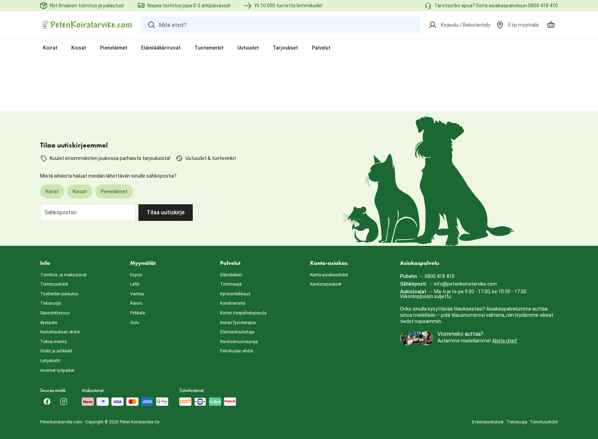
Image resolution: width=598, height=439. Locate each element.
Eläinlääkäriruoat (161, 48)
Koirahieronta (232, 303)
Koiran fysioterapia (238, 322)
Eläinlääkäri (231, 274)
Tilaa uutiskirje (165, 212)
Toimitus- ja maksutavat (63, 274)
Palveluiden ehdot (236, 351)
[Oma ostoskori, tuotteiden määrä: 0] (551, 25)
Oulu (134, 322)
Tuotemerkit (209, 48)
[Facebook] (47, 401)
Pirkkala (137, 313)
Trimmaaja (231, 284)
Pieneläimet (113, 48)
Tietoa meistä (53, 341)
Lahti (134, 284)
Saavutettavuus (55, 313)
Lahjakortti (50, 360)
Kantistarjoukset (325, 284)
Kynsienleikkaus (235, 294)
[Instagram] (64, 401)
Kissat (78, 48)
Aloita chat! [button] (504, 340)
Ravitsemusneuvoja (239, 341)
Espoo (136, 274)
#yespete (48, 322)
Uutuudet (248, 48)
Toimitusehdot (54, 284)
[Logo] (87, 25)
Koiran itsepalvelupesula (243, 313)
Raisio (136, 303)
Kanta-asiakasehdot (329, 274)
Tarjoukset (285, 48)
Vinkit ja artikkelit (56, 351)
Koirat (50, 48)
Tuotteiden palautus (59, 294)
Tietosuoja (50, 303)
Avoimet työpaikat (57, 370)
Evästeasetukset (488, 422)
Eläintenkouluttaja (237, 332)
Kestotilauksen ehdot (60, 332)
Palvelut (321, 48)
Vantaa (137, 294)
